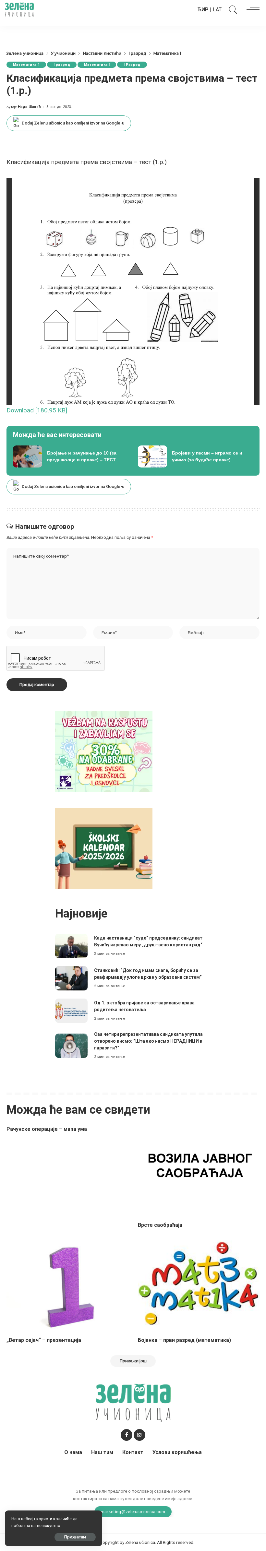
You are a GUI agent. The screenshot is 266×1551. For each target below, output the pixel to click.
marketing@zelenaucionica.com (133, 1511)
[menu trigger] (251, 9)
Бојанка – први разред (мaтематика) (184, 1340)
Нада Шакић (29, 107)
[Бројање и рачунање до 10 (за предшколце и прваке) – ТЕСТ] (70, 456)
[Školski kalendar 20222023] (103, 848)
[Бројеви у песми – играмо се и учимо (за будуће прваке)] (195, 456)
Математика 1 (26, 65)
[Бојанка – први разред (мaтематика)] (199, 1286)
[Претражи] (231, 9)
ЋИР (203, 9)
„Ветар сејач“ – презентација (43, 1340)
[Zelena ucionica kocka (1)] (103, 751)
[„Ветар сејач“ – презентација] (67, 1286)
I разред (62, 65)
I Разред (132, 65)
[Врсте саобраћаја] (199, 1170)
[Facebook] (126, 1435)
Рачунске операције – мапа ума (46, 1129)
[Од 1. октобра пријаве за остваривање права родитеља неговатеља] (71, 1011)
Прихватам (75, 1536)
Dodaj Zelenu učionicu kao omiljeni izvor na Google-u (73, 123)
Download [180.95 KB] (36, 410)
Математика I (97, 65)
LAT (217, 9)
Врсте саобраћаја (160, 1225)
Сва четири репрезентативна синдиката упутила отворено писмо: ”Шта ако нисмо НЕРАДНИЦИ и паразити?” (148, 1041)
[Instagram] (139, 1435)
